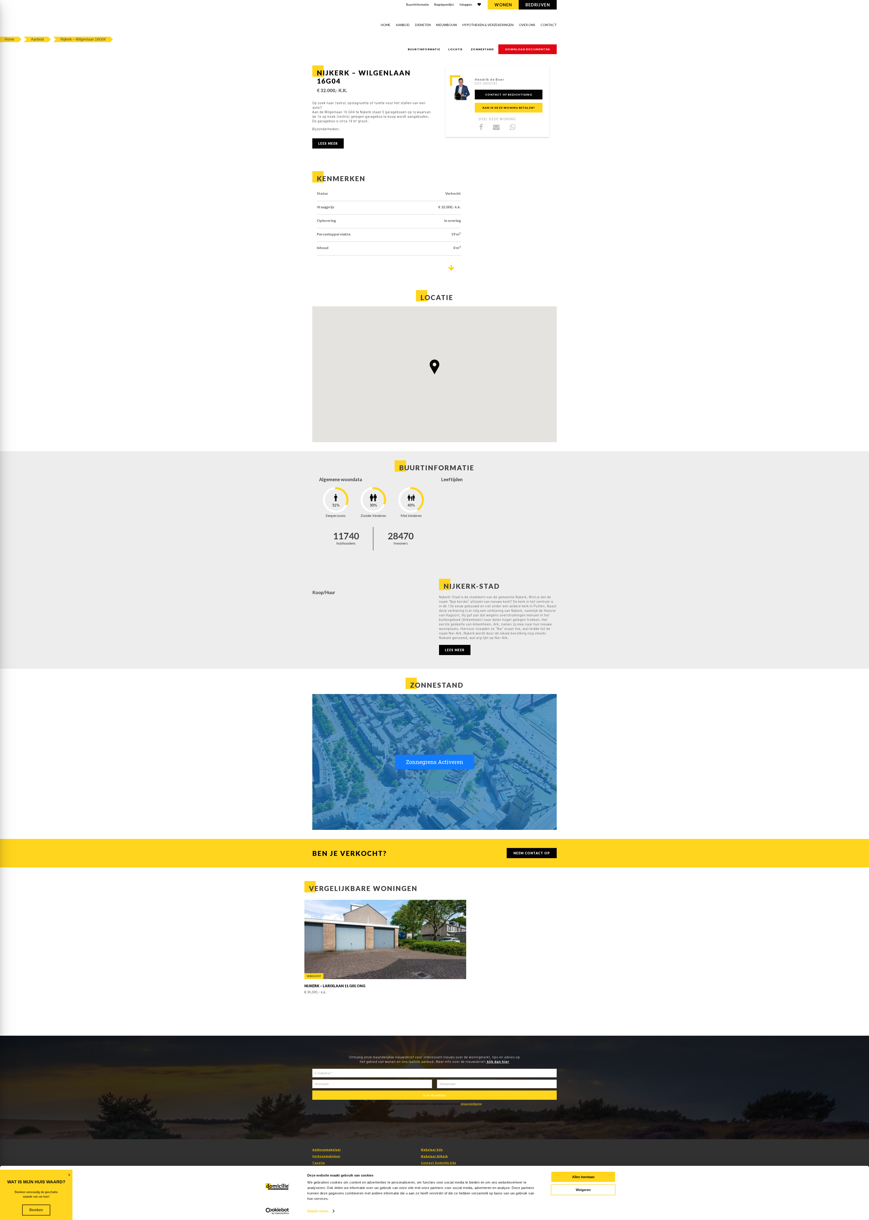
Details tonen (317, 1211)
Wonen (503, 4)
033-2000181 (486, 83)
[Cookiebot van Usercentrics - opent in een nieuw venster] (277, 1211)
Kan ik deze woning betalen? (508, 107)
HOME (385, 25)
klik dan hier (497, 1062)
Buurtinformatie (424, 49)
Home (9, 39)
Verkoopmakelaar (326, 1156)
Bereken (36, 1210)
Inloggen (465, 4)
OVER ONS (527, 25)
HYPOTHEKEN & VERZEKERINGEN (487, 25)
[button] (434, 367)
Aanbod (37, 39)
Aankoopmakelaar (326, 1149)
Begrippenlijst (444, 4)
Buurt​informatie (417, 4)
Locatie (455, 49)
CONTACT (549, 25)
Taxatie (318, 1163)
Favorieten (479, 5)
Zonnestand (482, 49)
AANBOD (403, 25)
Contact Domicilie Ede (438, 1163)
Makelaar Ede (432, 1149)
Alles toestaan (583, 1177)
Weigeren (583, 1189)
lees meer (455, 650)
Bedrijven (537, 4)
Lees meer (328, 143)
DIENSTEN (423, 25)
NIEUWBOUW (446, 25)
